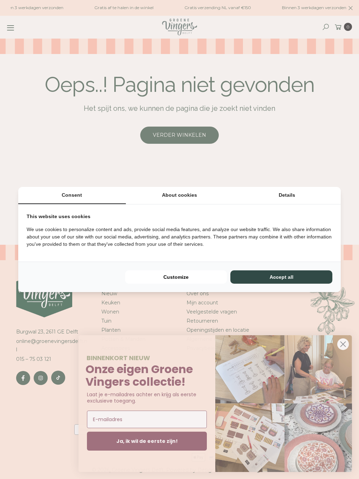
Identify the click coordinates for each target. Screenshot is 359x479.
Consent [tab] (72, 195)
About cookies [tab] (179, 195)
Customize (176, 277)
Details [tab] (287, 195)
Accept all (281, 277)
